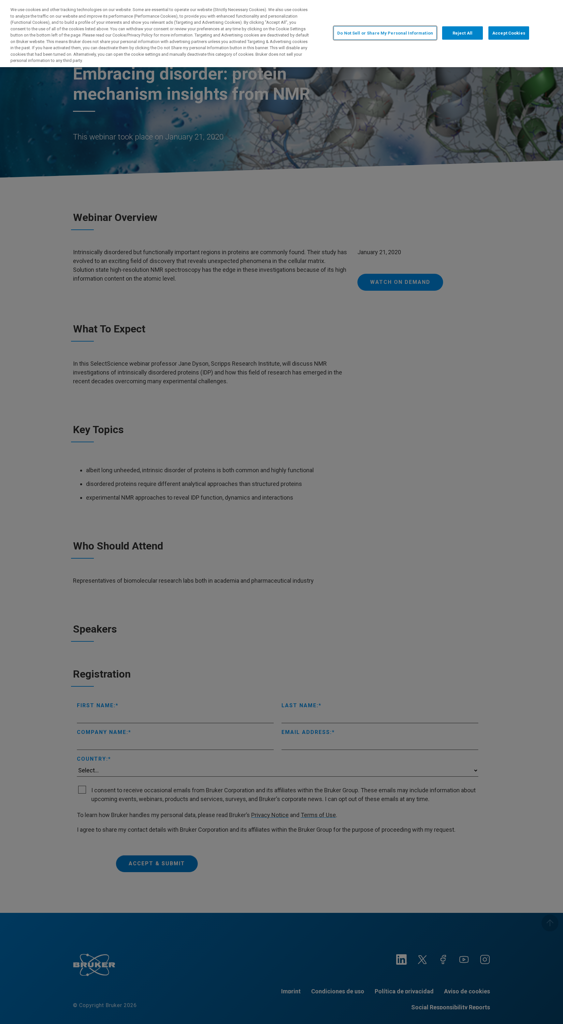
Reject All (462, 33)
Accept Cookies (508, 33)
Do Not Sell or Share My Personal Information (385, 33)
